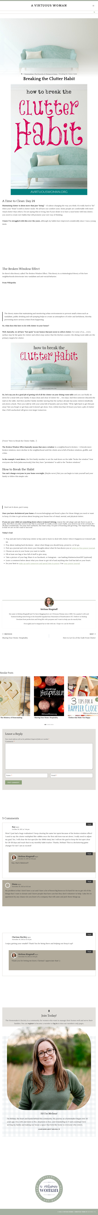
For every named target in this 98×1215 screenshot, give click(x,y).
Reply (89, 824)
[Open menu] (93, 5)
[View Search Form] (94, 12)
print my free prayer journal (83, 548)
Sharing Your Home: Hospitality (15, 636)
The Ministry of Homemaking (11, 717)
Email (54, 775)
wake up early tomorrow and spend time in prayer (39, 563)
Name (9, 775)
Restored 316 (92, 1212)
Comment (10, 741)
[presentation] (15, 696)
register (31, 1023)
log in (55, 1023)
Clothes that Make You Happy (79, 717)
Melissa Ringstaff (26, 856)
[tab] (45, 724)
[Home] (21, 74)
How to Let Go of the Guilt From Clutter (79, 636)
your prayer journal (72, 563)
